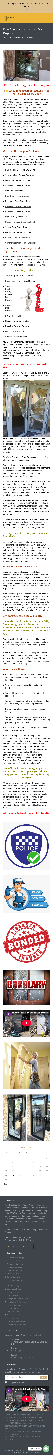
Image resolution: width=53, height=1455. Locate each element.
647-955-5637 (36, 1335)
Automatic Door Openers (16, 1315)
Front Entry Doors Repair (16, 1321)
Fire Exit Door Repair (14, 1305)
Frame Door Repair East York (18, 206)
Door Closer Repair (14, 1286)
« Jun (5, 1184)
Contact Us (26, 1246)
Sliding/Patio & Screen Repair (17, 1299)
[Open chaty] (46, 1448)
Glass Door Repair (13, 1274)
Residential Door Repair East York (20, 222)
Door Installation (13, 1292)
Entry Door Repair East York (17, 196)
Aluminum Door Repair (15, 1271)
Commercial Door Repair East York (20, 243)
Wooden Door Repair (14, 1295)
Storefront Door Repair (15, 1267)
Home (5, 37)
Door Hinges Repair (14, 1289)
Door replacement (13, 1308)
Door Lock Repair (13, 1318)
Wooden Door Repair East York (19, 238)
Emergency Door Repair (15, 1264)
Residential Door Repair (15, 1261)
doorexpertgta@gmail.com (22, 1357)
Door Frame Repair (13, 1312)
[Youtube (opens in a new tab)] (26, 9)
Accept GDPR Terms (17, 1382)
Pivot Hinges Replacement (16, 1302)
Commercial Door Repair (16, 1258)
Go (43, 1377)
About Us (11, 1246)
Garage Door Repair (14, 1277)
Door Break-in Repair (14, 1280)
